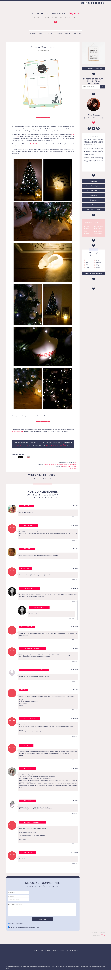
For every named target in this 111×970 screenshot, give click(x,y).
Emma (87, 264)
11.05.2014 (74, 852)
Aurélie (97, 265)
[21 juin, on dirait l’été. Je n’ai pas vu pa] (34, 957)
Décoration (51, 464)
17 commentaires (72, 468)
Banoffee (27, 801)
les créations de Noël (17, 431)
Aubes (97, 264)
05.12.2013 (74, 505)
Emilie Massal (99, 228)
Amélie (87, 228)
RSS (99, 3)
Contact (68, 33)
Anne (87, 262)
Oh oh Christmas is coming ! (69, 464)
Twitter (89, 3)
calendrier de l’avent (21, 445)
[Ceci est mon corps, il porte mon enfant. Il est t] (88, 957)
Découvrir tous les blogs (93, 273)
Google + (96, 3)
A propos (33, 33)
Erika (26, 745)
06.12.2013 (74, 822)
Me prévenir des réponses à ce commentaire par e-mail (24, 927)
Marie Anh (98, 262)
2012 (16, 136)
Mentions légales (72, 950)
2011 (72, 134)
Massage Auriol (99, 230)
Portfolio (77, 33)
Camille (87, 265)
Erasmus (94, 195)
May (103, 934)
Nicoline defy (29, 718)
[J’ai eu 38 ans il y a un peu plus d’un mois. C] (99, 957)
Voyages (60, 33)
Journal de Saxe (99, 226)
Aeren (87, 260)
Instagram (86, 3)
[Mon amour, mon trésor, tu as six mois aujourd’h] (45, 957)
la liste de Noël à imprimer (36, 144)
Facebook (82, 3)
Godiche (87, 226)
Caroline (98, 267)
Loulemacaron (29, 588)
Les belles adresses (94, 190)
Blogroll (48, 950)
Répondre (74, 517)
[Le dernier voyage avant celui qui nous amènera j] (23, 957)
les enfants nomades (32, 648)
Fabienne (98, 259)
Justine (27, 549)
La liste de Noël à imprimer (43, 48)
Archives (93, 200)
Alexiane (27, 768)
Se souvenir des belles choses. (55, 13)
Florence (87, 233)
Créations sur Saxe (94, 209)
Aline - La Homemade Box (34, 670)
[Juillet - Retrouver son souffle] (12, 957)
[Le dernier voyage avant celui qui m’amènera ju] (55, 957)
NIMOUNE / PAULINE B (32, 822)
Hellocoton (92, 3)
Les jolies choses (59, 464)
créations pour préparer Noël (56, 445)
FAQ (93, 204)
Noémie (87, 259)
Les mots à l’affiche (93, 185)
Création (51, 33)
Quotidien (42, 33)
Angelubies (28, 525)
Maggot (26, 506)
